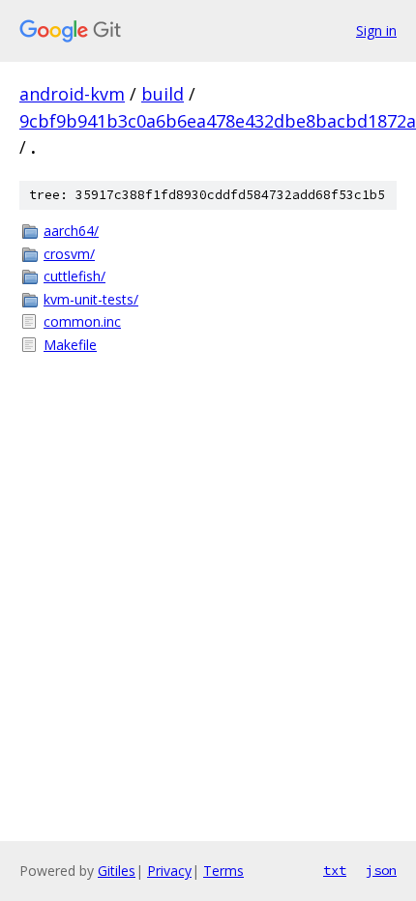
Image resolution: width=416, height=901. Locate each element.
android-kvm (72, 93)
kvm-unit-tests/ (91, 299)
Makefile (70, 344)
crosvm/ (69, 254)
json (381, 870)
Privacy (169, 870)
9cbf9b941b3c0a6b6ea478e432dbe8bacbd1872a (217, 120)
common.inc (82, 321)
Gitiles (116, 870)
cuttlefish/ (74, 276)
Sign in (376, 30)
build (162, 93)
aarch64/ (71, 230)
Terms (223, 870)
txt (334, 870)
